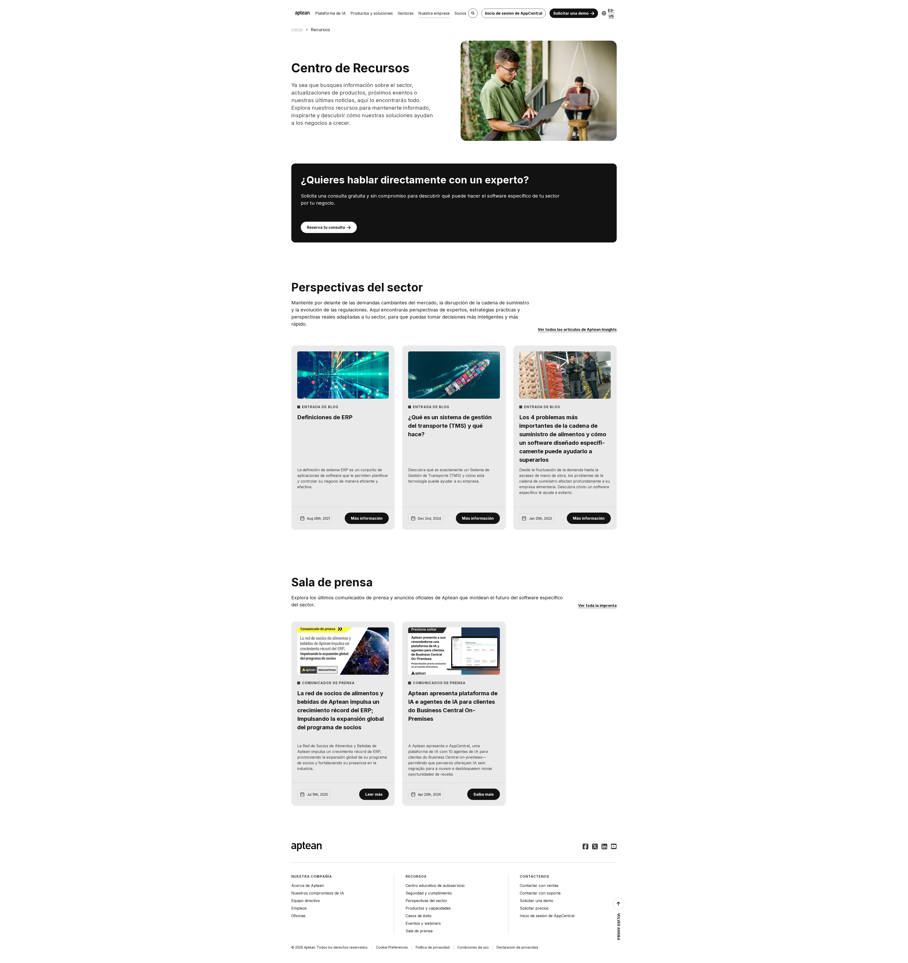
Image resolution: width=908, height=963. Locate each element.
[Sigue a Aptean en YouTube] (614, 847)
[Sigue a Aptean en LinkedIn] (604, 847)
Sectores (405, 13)
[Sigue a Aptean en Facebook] (585, 847)
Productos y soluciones (371, 13)
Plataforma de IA (330, 13)
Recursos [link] (320, 29)
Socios (460, 13)
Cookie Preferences (392, 947)
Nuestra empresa (434, 13)
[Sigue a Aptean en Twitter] (595, 847)
